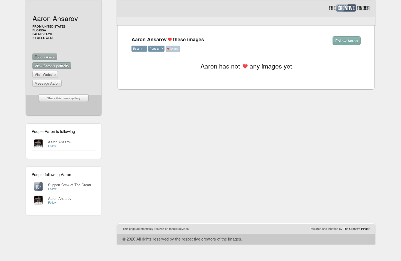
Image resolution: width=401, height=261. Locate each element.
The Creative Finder (356, 228)
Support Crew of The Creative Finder (77, 184)
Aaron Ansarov (59, 141)
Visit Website (45, 74)
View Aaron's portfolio (52, 65)
